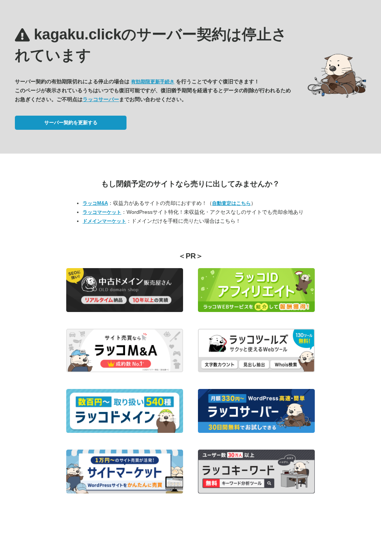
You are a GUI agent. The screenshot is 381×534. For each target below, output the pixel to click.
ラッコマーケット (102, 212)
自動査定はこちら (231, 203)
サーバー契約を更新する (70, 122)
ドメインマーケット (104, 221)
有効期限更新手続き (153, 81)
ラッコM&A (95, 203)
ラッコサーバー (101, 99)
